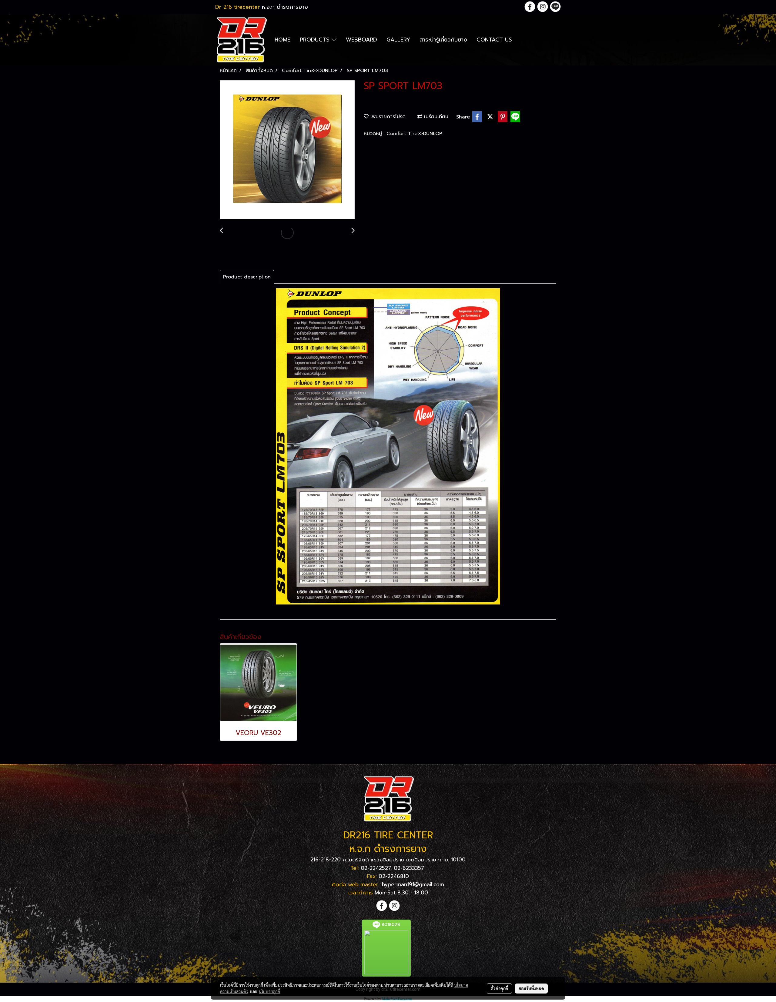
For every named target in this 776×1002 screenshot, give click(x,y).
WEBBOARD (361, 39)
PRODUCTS (316, 39)
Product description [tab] (247, 277)
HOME (282, 39)
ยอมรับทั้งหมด (531, 988)
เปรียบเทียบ (435, 116)
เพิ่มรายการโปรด (387, 116)
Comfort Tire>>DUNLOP (414, 133)
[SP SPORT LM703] (287, 150)
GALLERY (398, 39)
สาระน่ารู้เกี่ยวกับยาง (443, 39)
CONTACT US (494, 39)
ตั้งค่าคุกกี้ (499, 988)
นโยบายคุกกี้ (269, 991)
